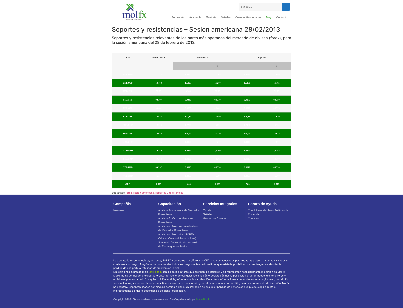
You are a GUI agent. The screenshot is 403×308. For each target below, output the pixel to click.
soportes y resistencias (169, 192)
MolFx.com (155, 271)
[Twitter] (271, 299)
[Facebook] (264, 299)
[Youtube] (279, 299)
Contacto (281, 17)
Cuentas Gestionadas (248, 17)
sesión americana (143, 192)
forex (129, 192)
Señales (226, 17)
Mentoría (211, 17)
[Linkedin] (286, 299)
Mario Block (203, 299)
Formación (178, 17)
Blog (269, 17)
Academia (195, 17)
